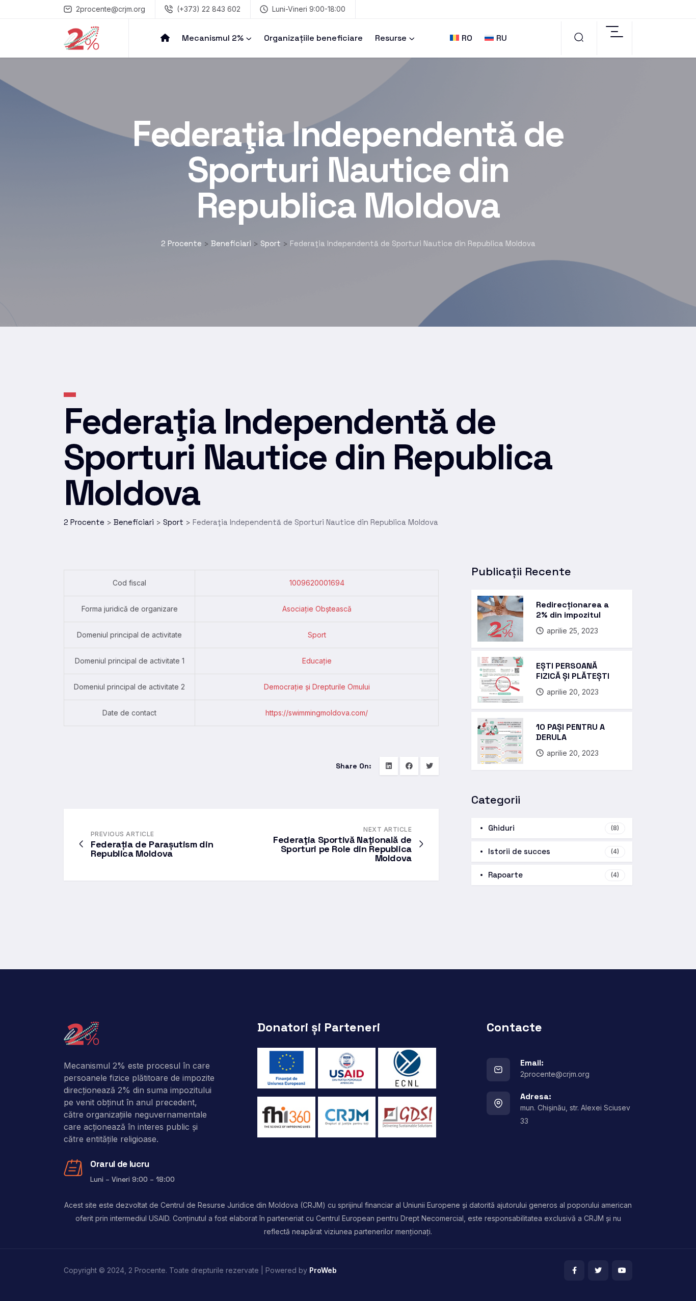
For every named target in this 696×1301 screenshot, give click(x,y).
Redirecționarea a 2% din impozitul (572, 609)
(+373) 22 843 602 (208, 9)
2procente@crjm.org (110, 9)
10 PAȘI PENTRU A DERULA (570, 732)
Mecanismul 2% (213, 38)
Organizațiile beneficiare (313, 38)
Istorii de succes (553, 851)
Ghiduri (553, 828)
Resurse (391, 38)
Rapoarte (553, 875)
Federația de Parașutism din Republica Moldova (152, 848)
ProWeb (323, 1270)
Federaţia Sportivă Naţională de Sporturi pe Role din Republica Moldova (342, 849)
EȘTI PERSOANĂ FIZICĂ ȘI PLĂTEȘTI (572, 670)
